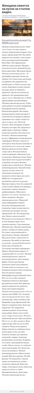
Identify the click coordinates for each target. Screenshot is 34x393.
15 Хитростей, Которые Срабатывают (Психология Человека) (14, 16)
